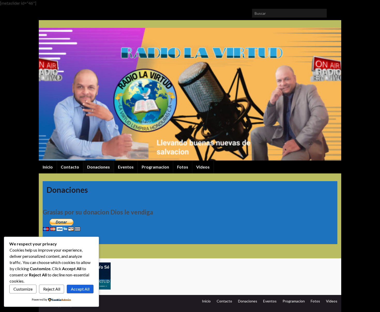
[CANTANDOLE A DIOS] (53, 11)
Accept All (80, 288)
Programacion (155, 166)
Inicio (48, 166)
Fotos (182, 166)
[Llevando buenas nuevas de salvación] (61, 11)
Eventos (126, 166)
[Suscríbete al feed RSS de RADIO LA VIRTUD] (45, 11)
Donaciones (98, 166)
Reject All (51, 288)
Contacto (70, 166)
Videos (203, 166)
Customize (23, 288)
